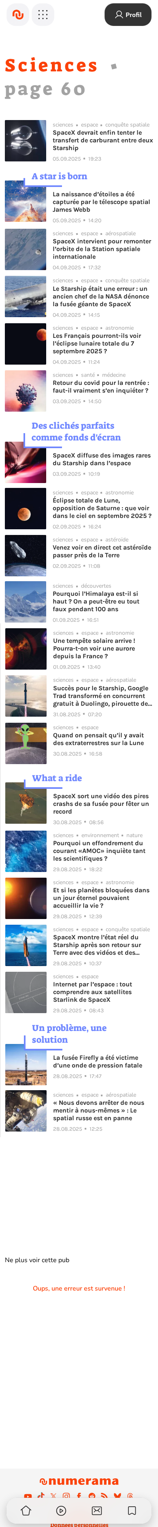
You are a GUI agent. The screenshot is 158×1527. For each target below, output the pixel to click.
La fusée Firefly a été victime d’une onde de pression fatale (97, 1061)
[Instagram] (66, 1496)
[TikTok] (41, 1496)
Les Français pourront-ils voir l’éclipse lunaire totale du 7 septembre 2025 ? (97, 343)
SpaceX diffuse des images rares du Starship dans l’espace (102, 459)
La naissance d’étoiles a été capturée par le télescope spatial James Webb (101, 201)
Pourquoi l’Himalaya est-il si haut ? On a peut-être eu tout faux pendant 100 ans (96, 601)
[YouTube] (28, 1496)
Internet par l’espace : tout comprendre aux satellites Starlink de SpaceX (92, 991)
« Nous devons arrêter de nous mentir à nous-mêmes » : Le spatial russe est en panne (98, 1110)
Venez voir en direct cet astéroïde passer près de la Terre (102, 551)
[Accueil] (17, 14)
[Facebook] (79, 1496)
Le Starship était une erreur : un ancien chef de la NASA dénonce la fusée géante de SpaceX (101, 296)
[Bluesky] (117, 1496)
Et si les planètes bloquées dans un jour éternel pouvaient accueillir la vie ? (101, 897)
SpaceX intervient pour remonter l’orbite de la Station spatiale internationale (102, 248)
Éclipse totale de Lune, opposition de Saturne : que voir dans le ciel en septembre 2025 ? (102, 508)
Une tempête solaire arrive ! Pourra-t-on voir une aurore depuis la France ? (94, 648)
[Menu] (43, 14)
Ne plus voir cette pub (37, 1260)
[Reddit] (92, 1496)
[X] (53, 1496)
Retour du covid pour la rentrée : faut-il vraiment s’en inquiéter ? (101, 386)
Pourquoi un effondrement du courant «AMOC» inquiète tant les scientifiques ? (99, 850)
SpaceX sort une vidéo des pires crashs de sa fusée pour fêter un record (101, 803)
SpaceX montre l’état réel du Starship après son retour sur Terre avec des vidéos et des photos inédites (97, 944)
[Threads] (130, 1496)
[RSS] (104, 1496)
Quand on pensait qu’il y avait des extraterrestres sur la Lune (98, 739)
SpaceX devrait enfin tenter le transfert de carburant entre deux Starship (103, 140)
